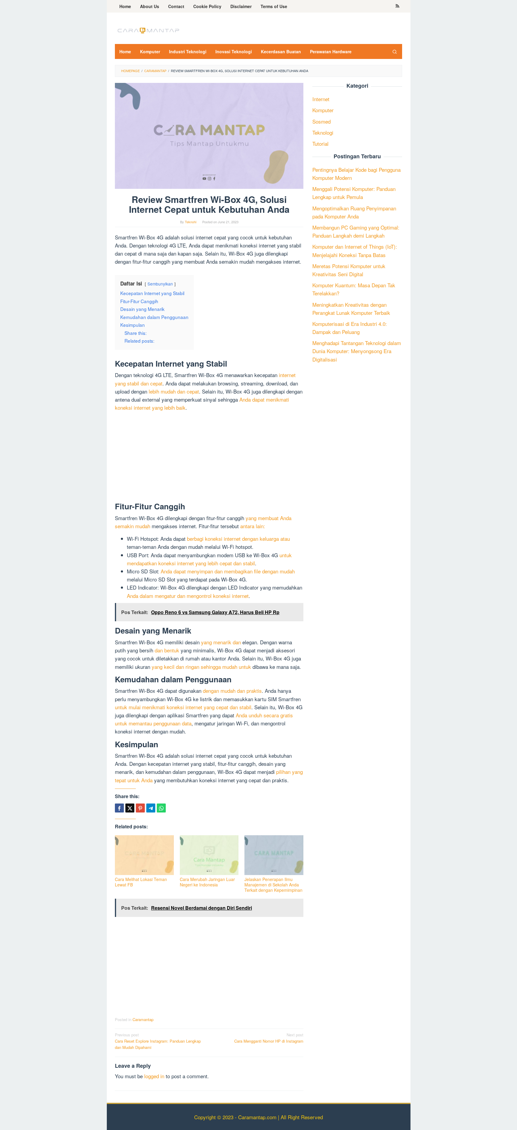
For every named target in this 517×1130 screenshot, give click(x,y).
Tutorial (320, 143)
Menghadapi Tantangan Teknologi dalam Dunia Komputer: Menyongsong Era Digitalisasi (356, 351)
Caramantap (143, 1019)
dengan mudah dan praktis (232, 690)
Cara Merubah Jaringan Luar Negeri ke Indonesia (207, 882)
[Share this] (119, 808)
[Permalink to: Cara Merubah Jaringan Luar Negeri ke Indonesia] (209, 855)
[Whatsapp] (161, 808)
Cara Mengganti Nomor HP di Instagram (268, 1038)
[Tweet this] (129, 808)
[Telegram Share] (150, 808)
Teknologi (322, 132)
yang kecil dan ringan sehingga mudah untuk (201, 666)
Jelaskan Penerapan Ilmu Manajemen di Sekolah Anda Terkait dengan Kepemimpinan (273, 884)
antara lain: (252, 526)
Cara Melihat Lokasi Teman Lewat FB (141, 882)
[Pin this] (140, 808)
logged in (154, 1076)
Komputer (323, 110)
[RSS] (397, 6)
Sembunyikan (160, 284)
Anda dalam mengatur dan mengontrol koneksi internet (188, 595)
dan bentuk (167, 650)
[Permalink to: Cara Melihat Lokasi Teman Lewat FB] (144, 855)
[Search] (394, 51)
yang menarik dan (221, 642)
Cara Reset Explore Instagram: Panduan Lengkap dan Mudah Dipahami (158, 1041)
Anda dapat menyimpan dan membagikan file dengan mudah (228, 571)
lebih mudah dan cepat (174, 391)
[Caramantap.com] (148, 30)
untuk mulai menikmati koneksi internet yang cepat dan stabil (183, 707)
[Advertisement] (209, 458)
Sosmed (321, 121)
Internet (320, 99)
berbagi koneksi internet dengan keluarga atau (238, 538)
